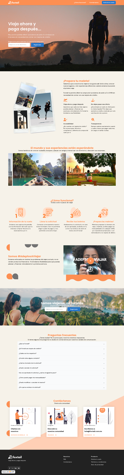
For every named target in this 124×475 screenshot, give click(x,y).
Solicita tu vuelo (108, 2)
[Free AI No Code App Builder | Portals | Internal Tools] (8, 471)
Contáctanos (94, 2)
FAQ (64, 459)
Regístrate (37, 45)
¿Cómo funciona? (80, 2)
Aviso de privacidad (97, 465)
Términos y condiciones (98, 462)
